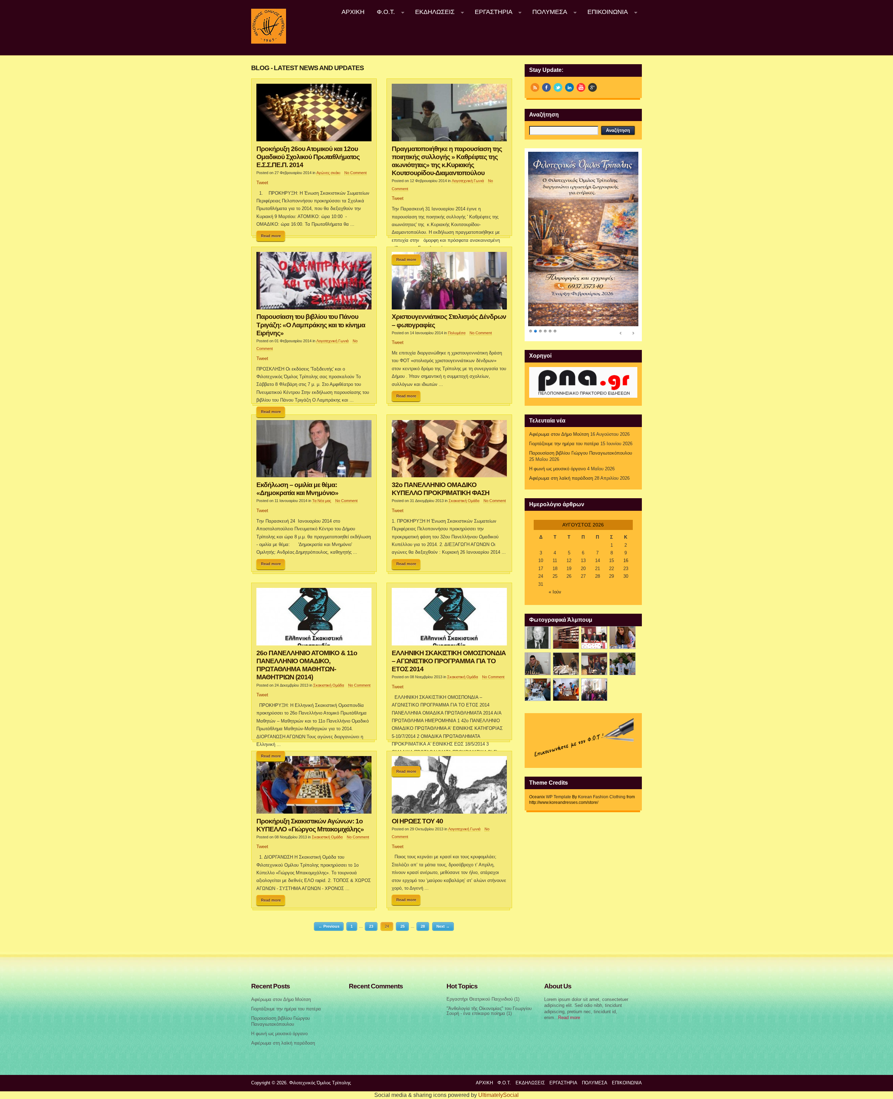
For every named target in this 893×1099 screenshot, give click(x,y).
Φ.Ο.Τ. (383, 12)
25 (402, 926)
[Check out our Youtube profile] (581, 87)
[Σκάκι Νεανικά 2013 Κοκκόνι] (622, 663)
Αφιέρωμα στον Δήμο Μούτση (559, 434)
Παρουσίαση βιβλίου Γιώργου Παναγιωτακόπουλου (580, 453)
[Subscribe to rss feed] (535, 87)
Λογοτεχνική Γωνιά (468, 181)
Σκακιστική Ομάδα (464, 501)
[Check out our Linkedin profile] (569, 87)
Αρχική (353, 11)
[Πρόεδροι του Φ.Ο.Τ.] (538, 637)
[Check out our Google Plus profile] (592, 87)
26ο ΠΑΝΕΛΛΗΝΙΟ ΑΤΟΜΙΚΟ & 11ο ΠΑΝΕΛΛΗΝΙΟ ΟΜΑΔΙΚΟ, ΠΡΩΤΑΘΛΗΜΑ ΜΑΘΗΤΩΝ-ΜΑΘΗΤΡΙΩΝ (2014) (306, 665)
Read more (271, 236)
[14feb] (594, 637)
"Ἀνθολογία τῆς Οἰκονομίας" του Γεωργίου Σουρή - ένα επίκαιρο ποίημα (489, 1011)
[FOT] (566, 637)
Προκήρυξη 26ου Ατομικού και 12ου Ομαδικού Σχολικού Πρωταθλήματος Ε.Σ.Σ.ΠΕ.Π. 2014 (308, 157)
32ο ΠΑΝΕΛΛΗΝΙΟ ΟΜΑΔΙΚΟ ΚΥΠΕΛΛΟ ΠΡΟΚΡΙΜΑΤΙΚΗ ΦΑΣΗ (440, 488)
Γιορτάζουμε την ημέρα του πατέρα (564, 443)
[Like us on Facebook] (546, 87)
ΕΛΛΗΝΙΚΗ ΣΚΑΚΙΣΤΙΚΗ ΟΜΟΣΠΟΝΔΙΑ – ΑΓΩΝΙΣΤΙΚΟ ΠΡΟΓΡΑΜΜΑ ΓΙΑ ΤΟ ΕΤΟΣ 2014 (449, 661)
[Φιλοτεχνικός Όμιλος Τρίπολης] (268, 42)
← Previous (328, 926)
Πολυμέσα (547, 12)
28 (423, 926)
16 (625, 560)
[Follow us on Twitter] (558, 87)
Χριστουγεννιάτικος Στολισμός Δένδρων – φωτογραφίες (449, 320)
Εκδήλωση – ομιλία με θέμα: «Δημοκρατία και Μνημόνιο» (297, 488)
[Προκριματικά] (566, 663)
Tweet (262, 182)
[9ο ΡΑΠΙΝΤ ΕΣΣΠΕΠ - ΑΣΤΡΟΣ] (566, 689)
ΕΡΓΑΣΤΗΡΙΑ (490, 12)
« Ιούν (555, 592)
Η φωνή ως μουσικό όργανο (557, 468)
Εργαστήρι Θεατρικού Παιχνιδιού (479, 999)
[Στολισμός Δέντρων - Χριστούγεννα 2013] (594, 689)
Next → (443, 926)
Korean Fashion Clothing (601, 796)
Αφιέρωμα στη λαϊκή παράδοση (561, 478)
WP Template (558, 796)
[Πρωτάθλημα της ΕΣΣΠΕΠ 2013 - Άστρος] (538, 689)
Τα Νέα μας (321, 501)
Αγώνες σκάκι (328, 173)
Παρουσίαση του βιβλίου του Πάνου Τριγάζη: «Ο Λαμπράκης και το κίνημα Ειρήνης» (310, 324)
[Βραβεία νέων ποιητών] (594, 663)
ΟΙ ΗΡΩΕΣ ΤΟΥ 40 (417, 821)
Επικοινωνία (604, 12)
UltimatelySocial (498, 1095)
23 (371, 926)
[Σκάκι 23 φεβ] (622, 637)
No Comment (355, 173)
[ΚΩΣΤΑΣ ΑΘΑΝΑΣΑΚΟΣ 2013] (538, 663)
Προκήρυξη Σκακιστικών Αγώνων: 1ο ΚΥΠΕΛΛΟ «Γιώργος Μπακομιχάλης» (310, 825)
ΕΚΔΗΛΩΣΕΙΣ (432, 12)
